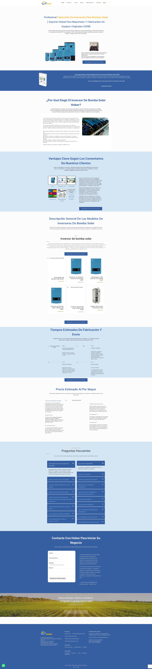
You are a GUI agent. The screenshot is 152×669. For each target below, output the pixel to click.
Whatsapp (51, 562)
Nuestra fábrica (77, 647)
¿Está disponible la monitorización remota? (88, 522)
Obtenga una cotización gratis (57, 578)
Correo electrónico (53, 558)
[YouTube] (76, 667)
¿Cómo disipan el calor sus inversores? (87, 517)
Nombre (51, 553)
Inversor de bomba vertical (78, 633)
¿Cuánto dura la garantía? (84, 474)
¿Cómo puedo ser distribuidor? (85, 504)
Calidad (85, 647)
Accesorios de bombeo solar (71, 641)
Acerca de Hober (69, 647)
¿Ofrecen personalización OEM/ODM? (87, 479)
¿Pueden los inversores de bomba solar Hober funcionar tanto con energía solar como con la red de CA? (61, 499)
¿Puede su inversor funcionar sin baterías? (59, 479)
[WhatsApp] (73, 667)
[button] (61, 464)
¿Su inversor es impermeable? (85, 463)
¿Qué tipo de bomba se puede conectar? (59, 492)
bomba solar (68, 633)
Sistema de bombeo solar (71, 636)
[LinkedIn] (78, 667)
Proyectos (73, 653)
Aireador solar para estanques (72, 638)
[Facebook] (75, 667)
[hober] (47, 2)
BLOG (79, 653)
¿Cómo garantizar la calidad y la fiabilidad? (59, 514)
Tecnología (67, 653)
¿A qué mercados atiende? (84, 499)
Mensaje (51, 567)
